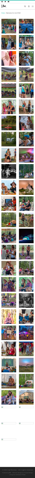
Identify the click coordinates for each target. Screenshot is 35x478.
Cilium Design (28, 472)
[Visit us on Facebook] (2, 2)
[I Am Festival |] (3, 6)
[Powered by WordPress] (10, 472)
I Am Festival (12, 470)
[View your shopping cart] (29, 6)
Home (3, 13)
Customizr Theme (21, 474)
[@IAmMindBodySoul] (5, 2)
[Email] (8, 2)
